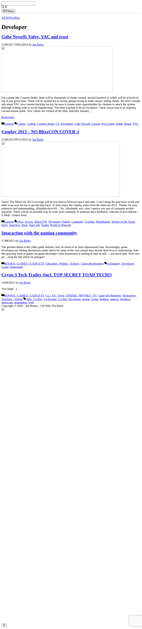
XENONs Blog (10, 17)
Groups (95, 123)
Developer (67, 123)
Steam (127, 123)
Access (29, 221)
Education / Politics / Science (62, 263)
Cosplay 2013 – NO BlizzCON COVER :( (40, 131)
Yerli (31, 302)
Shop (24, 225)
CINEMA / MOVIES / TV (81, 295)
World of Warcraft (60, 225)
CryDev (37, 299)
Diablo (66, 221)
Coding (31, 123)
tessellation (20, 302)
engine (86, 299)
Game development (92, 263)
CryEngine (50, 299)
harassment (16, 266)
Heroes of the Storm (123, 221)
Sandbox (125, 299)
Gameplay (77, 221)
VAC (136, 123)
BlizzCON (40, 221)
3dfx (29, 299)
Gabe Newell (82, 123)
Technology (129, 295)
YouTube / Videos (12, 299)
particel (114, 299)
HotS (4, 225)
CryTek (62, 299)
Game (5, 266)
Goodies (89, 221)
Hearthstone (103, 221)
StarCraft (34, 225)
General (9, 123)
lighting (104, 299)
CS (57, 123)
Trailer (44, 225)
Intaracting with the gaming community (39, 233)
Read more (7, 117)
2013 (20, 221)
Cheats (21, 123)
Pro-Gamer (108, 123)
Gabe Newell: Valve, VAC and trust (34, 36)
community (113, 263)
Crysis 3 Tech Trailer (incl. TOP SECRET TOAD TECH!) (56, 274)
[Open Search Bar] (4, 7)
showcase (7, 302)
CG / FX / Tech (54, 295)
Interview (14, 225)
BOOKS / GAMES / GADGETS (24, 263)
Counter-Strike (45, 123)
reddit (119, 123)
